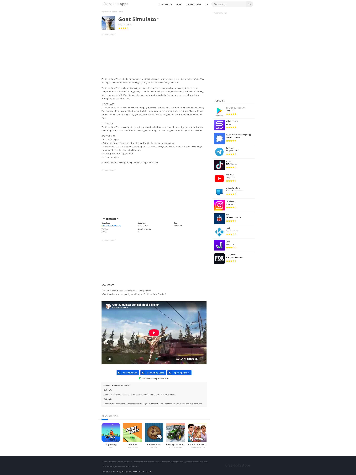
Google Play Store (155, 372)
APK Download (130, 372)
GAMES (179, 4)
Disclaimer (132, 471)
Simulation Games (115, 11)
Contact (149, 471)
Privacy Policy (121, 471)
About (141, 471)
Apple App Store (181, 372)
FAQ (207, 4)
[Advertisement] (156, 55)
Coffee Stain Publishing (111, 225)
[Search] (249, 4)
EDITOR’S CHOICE (193, 4)
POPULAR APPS (165, 4)
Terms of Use (108, 471)
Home (104, 11)
